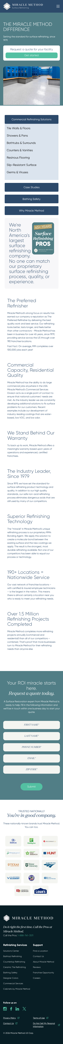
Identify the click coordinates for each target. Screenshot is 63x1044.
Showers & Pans (17, 135)
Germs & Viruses (17, 172)
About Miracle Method (43, 962)
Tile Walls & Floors (18, 128)
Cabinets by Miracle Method (16, 989)
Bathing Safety (10, 972)
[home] (29, 6)
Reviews (37, 967)
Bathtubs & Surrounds (21, 143)
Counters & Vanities (20, 150)
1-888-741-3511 (25, 935)
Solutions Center (11, 951)
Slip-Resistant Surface (21, 165)
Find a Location (40, 951)
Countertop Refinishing (14, 962)
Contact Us (38, 956)
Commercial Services (13, 983)
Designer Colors (10, 978)
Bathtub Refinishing (12, 956)
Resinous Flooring (18, 157)
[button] (58, 6)
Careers (36, 978)
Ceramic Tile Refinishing (14, 967)
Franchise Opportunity (43, 972)
